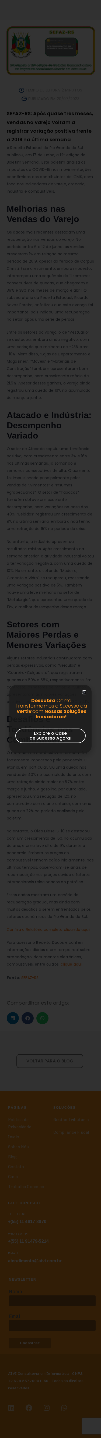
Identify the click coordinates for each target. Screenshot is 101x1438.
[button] (84, 692)
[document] (50, 719)
